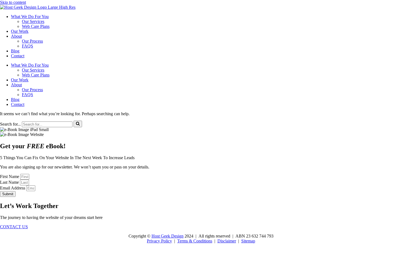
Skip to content (13, 2)
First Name (10, 176)
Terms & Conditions (194, 241)
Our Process (32, 41)
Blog (15, 51)
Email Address (13, 188)
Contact (17, 56)
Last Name (10, 182)
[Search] (78, 124)
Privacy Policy (159, 241)
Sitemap (248, 241)
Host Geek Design (167, 236)
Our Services (33, 21)
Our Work (19, 31)
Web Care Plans (35, 26)
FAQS (27, 46)
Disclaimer (226, 241)
